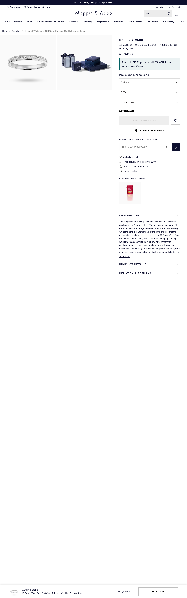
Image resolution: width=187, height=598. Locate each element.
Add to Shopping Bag (144, 120)
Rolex (29, 21)
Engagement (103, 21)
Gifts (181, 21)
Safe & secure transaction (136, 166)
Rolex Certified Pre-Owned (50, 21)
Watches (73, 21)
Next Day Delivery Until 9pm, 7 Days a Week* (93, 2)
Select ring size (158, 591)
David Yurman (135, 21)
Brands (18, 21)
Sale (7, 21)
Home (5, 31)
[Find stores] (176, 147)
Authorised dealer (131, 157)
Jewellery (87, 21)
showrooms (15, 7)
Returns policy (130, 171)
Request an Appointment (38, 7)
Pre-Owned (152, 21)
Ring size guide (126, 110)
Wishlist (159, 7)
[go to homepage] (93, 14)
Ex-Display (168, 21)
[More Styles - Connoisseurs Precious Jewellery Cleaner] (130, 193)
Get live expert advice (151, 130)
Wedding (118, 21)
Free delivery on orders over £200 (140, 162)
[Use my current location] (166, 147)
